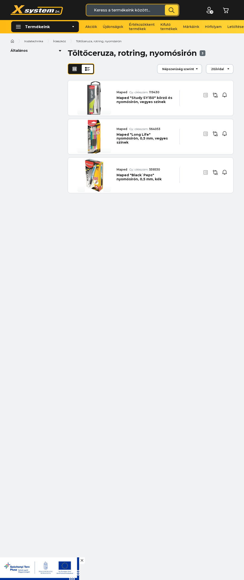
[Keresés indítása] (171, 10)
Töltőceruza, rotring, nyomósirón (99, 41)
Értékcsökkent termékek (142, 26)
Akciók (91, 27)
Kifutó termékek (168, 26)
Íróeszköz (59, 41)
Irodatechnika (33, 41)
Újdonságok (113, 27)
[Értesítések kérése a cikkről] (225, 95)
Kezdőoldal (12, 41)
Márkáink (191, 27)
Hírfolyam (213, 27)
